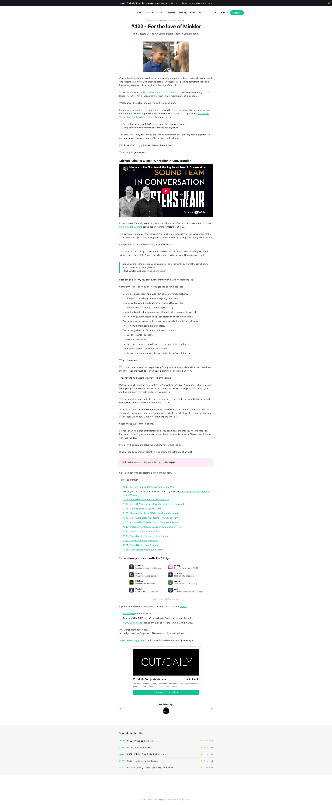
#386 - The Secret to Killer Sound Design (143, 549)
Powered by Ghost (182, 799)
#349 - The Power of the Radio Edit (140, 540)
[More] (200, 13)
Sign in (224, 12)
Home (140, 12)
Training (182, 12)
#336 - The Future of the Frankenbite (141, 531)
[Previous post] (121, 709)
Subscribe (237, 13)
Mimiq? (183, 606)
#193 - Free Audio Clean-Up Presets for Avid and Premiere (152, 517)
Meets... (160, 12)
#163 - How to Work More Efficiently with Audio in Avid (151, 513)
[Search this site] (216, 13)
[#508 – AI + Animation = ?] (166, 747)
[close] (329, 3)
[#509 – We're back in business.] (166, 741)
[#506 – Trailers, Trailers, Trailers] (166, 761)
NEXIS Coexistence (132, 622)
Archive (149, 12)
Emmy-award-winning (130, 226)
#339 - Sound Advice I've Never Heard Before (145, 536)
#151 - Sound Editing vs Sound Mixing (142, 508)
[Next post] (211, 709)
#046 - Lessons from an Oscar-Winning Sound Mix (148, 486)
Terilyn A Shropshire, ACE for (159, 92)
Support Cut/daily (165, 799)
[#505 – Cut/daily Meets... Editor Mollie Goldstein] (166, 767)
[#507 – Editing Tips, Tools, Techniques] (166, 754)
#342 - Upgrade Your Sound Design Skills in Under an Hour (152, 526)
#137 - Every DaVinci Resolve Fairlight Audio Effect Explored (153, 504)
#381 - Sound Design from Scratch (140, 545)
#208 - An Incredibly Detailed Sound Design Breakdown (151, 522)
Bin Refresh (129, 613)
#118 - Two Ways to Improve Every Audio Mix (146, 499)
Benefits (171, 12)
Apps (192, 12)
